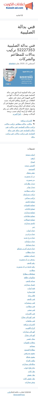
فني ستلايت (30, 306)
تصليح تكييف (30, 202)
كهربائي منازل (29, 335)
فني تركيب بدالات (21, 134)
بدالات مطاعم (21, 124)
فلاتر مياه (31, 296)
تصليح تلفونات (29, 205)
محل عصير (31, 339)
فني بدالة (19, 130)
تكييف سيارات (29, 223)
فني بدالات (13, 127)
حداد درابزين (30, 234)
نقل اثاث (31, 371)
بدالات (29, 124)
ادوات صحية (30, 155)
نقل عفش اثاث (29, 379)
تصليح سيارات (29, 212)
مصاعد (32, 346)
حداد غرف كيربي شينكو (26, 249)
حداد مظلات (30, 252)
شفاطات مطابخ (29, 274)
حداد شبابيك (30, 245)
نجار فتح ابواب (29, 368)
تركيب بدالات (10, 124)
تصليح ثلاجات (30, 209)
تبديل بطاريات (29, 184)
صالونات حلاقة (29, 277)
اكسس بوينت (30, 166)
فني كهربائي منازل (28, 317)
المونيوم (32, 169)
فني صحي (31, 310)
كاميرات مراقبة (26, 121)
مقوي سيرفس (29, 353)
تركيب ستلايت (29, 191)
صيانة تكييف (30, 281)
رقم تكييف (31, 263)
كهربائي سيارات (29, 332)
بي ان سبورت (29, 176)
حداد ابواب (31, 231)
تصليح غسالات (29, 220)
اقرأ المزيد (17, 114)
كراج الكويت (30, 328)
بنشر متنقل (30, 173)
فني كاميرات (30, 314)
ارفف (33, 158)
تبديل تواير (31, 187)
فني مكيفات (30, 321)
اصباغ (33, 162)
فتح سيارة (31, 292)
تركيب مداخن (30, 198)
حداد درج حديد (29, 238)
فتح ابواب (31, 288)
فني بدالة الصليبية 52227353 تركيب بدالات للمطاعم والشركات (20, 52)
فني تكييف (31, 299)
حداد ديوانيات (30, 241)
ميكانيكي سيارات (28, 364)
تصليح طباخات (29, 216)
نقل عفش (31, 375)
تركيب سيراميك (29, 194)
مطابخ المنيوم (29, 350)
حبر (33, 227)
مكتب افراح (30, 361)
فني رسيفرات (29, 303)
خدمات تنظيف (29, 256)
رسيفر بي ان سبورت (27, 259)
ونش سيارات (30, 382)
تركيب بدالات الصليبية (27, 127)
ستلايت (32, 270)
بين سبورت (30, 180)
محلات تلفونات (29, 342)
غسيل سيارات (29, 285)
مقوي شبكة (30, 357)
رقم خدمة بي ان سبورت (26, 267)
